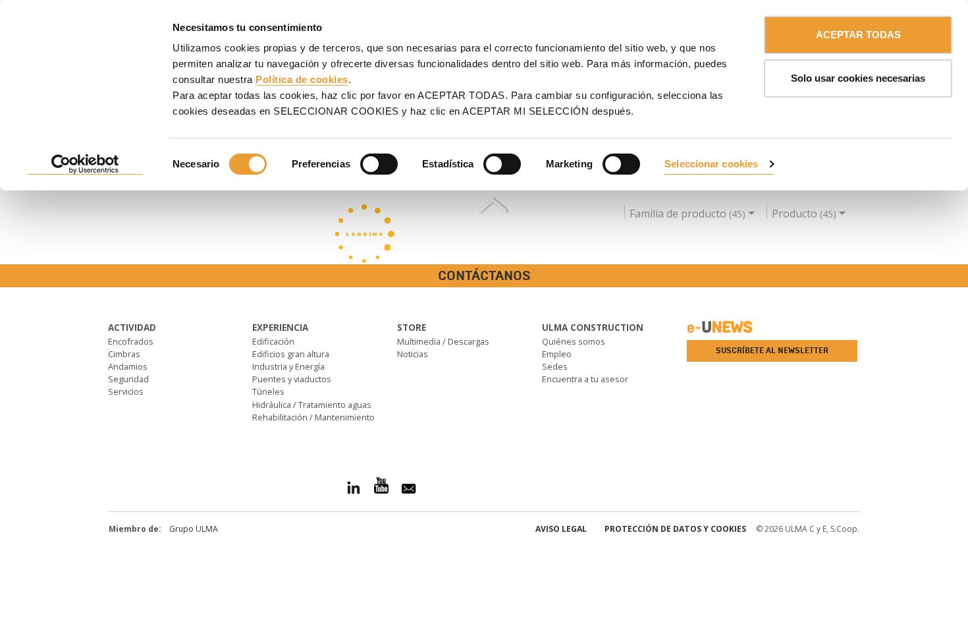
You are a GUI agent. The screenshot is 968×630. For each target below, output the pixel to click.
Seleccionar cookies (711, 163)
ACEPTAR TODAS (858, 34)
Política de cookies (301, 79)
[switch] (379, 164)
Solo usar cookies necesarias (858, 78)
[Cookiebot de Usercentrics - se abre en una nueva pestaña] (85, 165)
